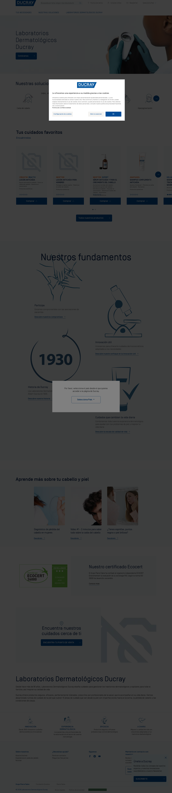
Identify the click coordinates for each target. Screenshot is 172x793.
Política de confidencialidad (61, 108)
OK (113, 114)
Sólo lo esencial (96, 114)
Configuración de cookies (63, 114)
